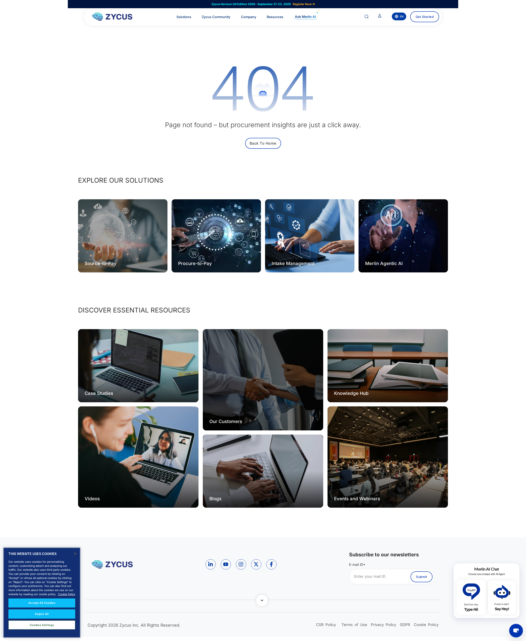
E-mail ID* (357, 565)
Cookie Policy (66, 594)
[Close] (75, 553)
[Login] (380, 17)
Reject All (42, 614)
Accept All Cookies (41, 602)
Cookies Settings (42, 625)
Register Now (302, 4)
